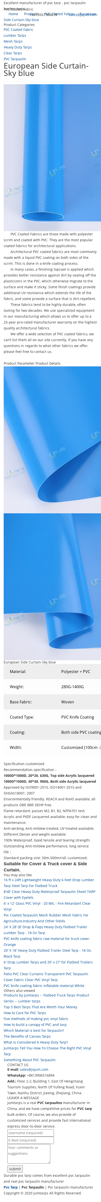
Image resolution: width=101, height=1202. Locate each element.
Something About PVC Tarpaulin (30, 1060)
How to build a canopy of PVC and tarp (35, 1024)
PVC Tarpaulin (15, 59)
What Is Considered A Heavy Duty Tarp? (36, 1042)
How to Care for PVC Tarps (25, 1012)
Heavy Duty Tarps (18, 47)
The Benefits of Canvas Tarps (27, 1036)
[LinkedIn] (11, 1199)
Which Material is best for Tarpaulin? (34, 1030)
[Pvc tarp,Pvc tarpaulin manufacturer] (3, 24)
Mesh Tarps (13, 41)
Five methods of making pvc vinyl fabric (36, 1018)
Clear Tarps (13, 53)
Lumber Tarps (15, 35)
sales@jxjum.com (83, 14)
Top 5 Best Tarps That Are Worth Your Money (40, 1007)
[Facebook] (6, 1199)
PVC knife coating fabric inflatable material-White (44, 985)
